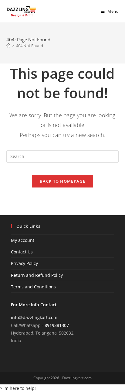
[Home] (8, 45)
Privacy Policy (24, 263)
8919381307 (57, 325)
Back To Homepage (62, 181)
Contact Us (22, 252)
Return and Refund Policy (37, 275)
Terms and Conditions (33, 287)
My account (22, 240)
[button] (18, 388)
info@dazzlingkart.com (34, 317)
